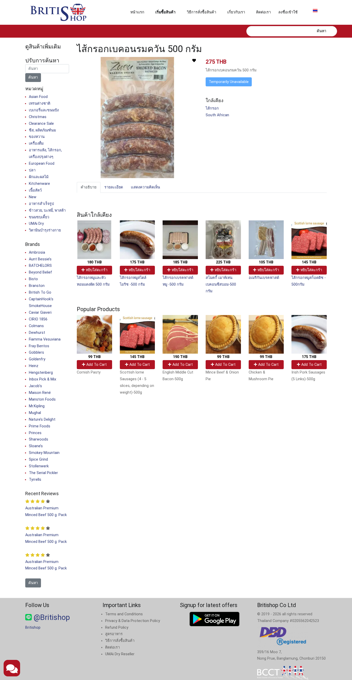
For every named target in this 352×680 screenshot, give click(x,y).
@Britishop (51, 617)
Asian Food (38, 97)
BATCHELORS (40, 265)
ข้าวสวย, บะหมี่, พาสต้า (47, 210)
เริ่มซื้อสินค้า (165, 12)
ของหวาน (37, 137)
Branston (37, 286)
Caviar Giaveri (40, 312)
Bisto (33, 279)
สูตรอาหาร (114, 634)
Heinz (33, 366)
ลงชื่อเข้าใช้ (288, 12)
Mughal (35, 413)
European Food (41, 163)
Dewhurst (37, 332)
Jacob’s (35, 386)
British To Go (40, 292)
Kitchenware (39, 183)
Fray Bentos (39, 346)
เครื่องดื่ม (36, 143)
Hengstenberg (41, 372)
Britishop (32, 627)
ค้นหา (321, 31)
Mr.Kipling (37, 406)
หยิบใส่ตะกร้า (96, 270)
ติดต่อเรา (263, 12)
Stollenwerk (39, 466)
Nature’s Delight (42, 419)
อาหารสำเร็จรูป (41, 204)
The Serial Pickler (43, 473)
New (32, 197)
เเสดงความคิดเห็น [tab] (145, 187)
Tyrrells (35, 479)
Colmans (36, 326)
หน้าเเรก (137, 12)
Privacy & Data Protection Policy (132, 621)
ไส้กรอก (212, 108)
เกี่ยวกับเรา (236, 12)
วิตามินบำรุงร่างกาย (45, 230)
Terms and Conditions (124, 614)
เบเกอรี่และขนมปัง (44, 110)
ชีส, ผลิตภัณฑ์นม (42, 130)
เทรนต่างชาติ (39, 103)
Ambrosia (37, 252)
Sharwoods (38, 439)
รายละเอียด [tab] (113, 187)
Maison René (40, 393)
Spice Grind (38, 459)
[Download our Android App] (214, 619)
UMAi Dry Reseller (120, 654)
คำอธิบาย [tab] (88, 187)
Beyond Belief (40, 272)
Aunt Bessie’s (40, 259)
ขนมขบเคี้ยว (39, 217)
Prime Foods (39, 426)
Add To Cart (96, 364)
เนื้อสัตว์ (35, 190)
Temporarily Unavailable (229, 82)
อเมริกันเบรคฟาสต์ (264, 278)
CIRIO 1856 (38, 319)
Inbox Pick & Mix (42, 379)
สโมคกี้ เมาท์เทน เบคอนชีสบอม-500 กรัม (221, 284)
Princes (35, 433)
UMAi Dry (36, 223)
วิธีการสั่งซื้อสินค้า (201, 12)
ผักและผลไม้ (38, 177)
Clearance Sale (41, 123)
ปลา (32, 170)
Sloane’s (36, 446)
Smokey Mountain (44, 453)
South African (217, 115)
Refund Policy (116, 627)
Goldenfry (37, 359)
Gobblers (36, 352)
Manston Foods (42, 399)
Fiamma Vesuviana (45, 339)
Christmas (37, 117)
